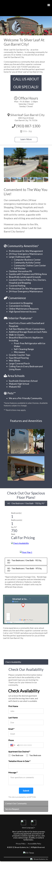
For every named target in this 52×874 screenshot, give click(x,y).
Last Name (13, 717)
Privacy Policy (21, 844)
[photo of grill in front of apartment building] (47, 179)
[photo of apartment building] (40, 179)
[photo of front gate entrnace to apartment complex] (33, 179)
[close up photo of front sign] (7, 179)
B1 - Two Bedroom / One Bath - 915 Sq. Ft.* (24, 561)
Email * (11, 729)
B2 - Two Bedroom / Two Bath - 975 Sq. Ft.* (24, 569)
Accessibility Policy (34, 844)
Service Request (12, 809)
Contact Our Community (16, 803)
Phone (11, 740)
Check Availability (13, 662)
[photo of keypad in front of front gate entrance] (27, 179)
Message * (13, 772)
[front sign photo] (14, 179)
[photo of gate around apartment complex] (20, 179)
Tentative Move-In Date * (19, 761)
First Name (13, 706)
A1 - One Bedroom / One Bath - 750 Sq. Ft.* (26, 503)
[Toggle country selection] (13, 745)
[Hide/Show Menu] (47, 5)
